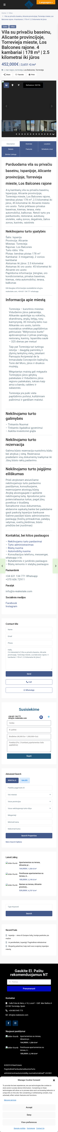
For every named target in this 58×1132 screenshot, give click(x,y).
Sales (5, 27)
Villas (10, 13)
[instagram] (15, 1023)
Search (29, 913)
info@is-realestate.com (18, 1015)
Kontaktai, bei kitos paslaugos (27, 535)
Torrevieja (40, 70)
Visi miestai (12, 795)
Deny (29, 1115)
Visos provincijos (14, 802)
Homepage (31, 1128)
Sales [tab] (25, 780)
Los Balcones (29, 70)
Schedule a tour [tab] (47, 149)
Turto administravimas (21, 544)
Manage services (10, 1100)
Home (4, 13)
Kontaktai (39, 1073)
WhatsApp (29, 690)
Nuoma (28, 1069)
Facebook (11, 603)
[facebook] (8, 1023)
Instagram (11, 606)
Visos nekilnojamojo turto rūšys (20, 808)
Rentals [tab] (12, 780)
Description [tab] (11, 144)
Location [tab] (47, 144)
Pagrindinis (8, 1069)
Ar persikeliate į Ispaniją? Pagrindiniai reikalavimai (27, 942)
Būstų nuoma (15, 548)
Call (30, 682)
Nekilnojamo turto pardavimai (25, 541)
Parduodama (19, 1069)
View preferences (29, 1122)
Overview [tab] (29, 144)
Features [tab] (29, 149)
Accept (29, 1107)
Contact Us (40, 1128)
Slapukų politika (19, 1128)
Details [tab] (10, 149)
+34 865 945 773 (16, 1010)
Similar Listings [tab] (10, 154)
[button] (54, 1080)
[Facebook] (41, 717)
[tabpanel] (29, 814)
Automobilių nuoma (19, 551)
